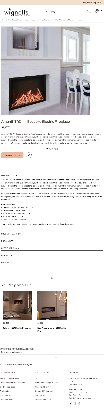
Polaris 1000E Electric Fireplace (17, 328)
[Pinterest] (75, 403)
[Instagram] (79, 403)
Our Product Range (15, 20)
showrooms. (69, 224)
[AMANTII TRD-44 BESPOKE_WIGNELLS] (45, 70)
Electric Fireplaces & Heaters (36, 20)
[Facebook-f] (71, 403)
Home (4, 20)
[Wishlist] (91, 11)
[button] (51, 12)
